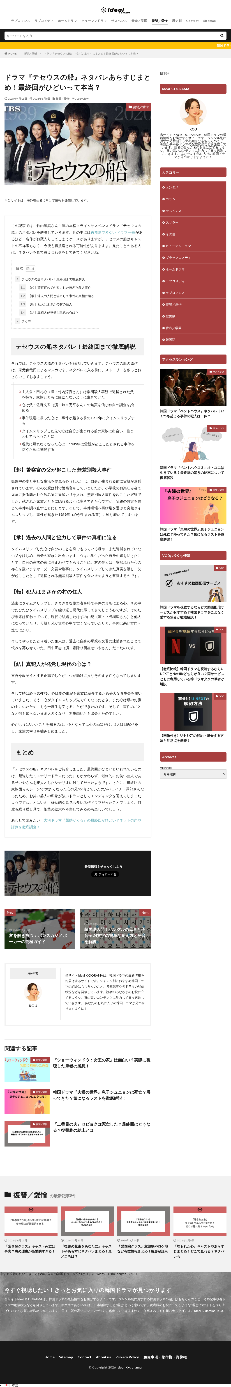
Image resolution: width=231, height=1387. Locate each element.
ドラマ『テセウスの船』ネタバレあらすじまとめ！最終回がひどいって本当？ (91, 53)
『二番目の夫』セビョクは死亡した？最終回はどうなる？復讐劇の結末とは (101, 1127)
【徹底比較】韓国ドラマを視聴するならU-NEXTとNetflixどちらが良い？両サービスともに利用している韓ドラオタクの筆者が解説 (192, 676)
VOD (221, 568)
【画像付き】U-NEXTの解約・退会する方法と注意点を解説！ (192, 738)
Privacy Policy (127, 1357)
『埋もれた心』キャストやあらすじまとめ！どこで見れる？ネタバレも (198, 1251)
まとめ (24, 321)
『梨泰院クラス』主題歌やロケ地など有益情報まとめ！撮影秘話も (142, 1248)
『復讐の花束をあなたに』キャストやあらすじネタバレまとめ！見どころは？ (86, 1251)
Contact (192, 21)
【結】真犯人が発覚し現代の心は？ (50, 312)
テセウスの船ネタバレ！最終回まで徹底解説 (51, 279)
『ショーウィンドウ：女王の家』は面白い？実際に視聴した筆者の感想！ (101, 1062)
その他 (170, 234)
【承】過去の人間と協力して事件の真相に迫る (57, 296)
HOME (12, 53)
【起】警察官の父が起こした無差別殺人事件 (56, 287)
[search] (221, 36)
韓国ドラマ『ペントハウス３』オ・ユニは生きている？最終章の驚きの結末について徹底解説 (192, 472)
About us (103, 1357)
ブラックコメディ (178, 257)
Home (49, 1357)
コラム (170, 199)
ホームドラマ (67, 21)
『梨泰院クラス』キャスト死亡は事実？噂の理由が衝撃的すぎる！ (30, 1248)
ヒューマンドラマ (94, 21)
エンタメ (172, 187)
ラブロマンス (20, 21)
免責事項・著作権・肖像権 (165, 1357)
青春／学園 (139, 21)
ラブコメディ (44, 21)
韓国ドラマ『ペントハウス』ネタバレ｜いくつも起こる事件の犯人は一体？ (192, 413)
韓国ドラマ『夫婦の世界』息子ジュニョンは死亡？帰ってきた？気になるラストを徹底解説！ (101, 1095)
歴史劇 (177, 21)
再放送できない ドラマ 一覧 (113, 232)
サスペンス (119, 21)
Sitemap (209, 21)
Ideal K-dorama (129, 1367)
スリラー (172, 222)
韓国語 (170, 339)
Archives (166, 767)
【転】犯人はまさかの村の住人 (46, 304)
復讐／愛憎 (160, 21)
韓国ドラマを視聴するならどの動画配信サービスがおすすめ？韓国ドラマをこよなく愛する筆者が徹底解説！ (192, 612)
